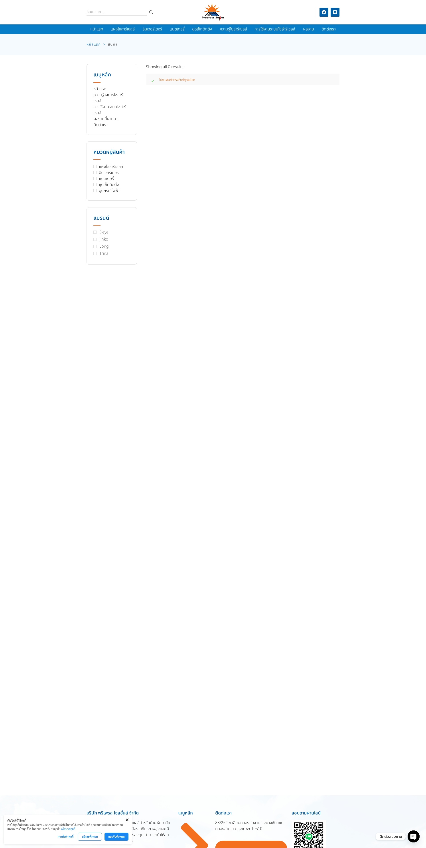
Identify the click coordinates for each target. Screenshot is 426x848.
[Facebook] (324, 12)
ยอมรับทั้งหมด (116, 836)
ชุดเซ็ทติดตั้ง (109, 185)
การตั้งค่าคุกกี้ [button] (65, 836)
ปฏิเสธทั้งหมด (90, 836)
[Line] (335, 12)
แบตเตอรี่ (106, 179)
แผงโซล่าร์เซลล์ (111, 167)
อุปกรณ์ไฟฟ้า (109, 191)
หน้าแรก (94, 44)
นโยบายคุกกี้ (68, 828)
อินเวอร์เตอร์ (109, 173)
